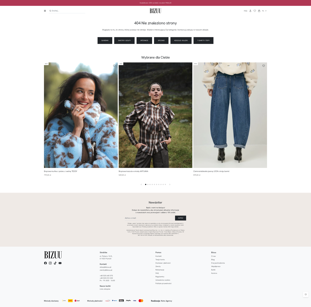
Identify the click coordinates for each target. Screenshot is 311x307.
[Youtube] (60, 263)
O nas (213, 256)
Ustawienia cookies (163, 280)
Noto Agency (166, 301)
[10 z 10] (165, 184)
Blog (213, 259)
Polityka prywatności (163, 283)
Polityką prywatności (147, 227)
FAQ (245, 11)
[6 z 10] (156, 184)
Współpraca (215, 266)
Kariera (214, 273)
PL (263, 11)
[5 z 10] (154, 184)
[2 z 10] (147, 184)
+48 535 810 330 (106, 278)
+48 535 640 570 (106, 276)
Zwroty (158, 266)
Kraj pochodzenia (218, 263)
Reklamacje (160, 270)
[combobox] (67, 10)
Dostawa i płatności (163, 263)
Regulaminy (160, 276)
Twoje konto (160, 259)
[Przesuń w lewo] (141, 184)
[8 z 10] (161, 184)
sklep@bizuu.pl (105, 267)
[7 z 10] (158, 184)
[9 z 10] (163, 184)
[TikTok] (55, 263)
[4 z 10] (152, 184)
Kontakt (159, 256)
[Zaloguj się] (250, 11)
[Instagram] (50, 263)
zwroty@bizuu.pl (106, 270)
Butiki (213, 270)
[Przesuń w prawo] (170, 184)
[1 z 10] (145, 184)
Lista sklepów (105, 289)
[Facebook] (45, 263)
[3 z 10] (150, 184)
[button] (259, 11)
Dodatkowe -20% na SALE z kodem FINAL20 (155, 3)
